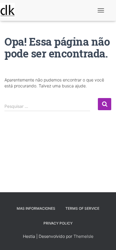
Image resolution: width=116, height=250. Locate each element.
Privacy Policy (58, 223)
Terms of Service (82, 208)
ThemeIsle (83, 236)
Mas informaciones (36, 208)
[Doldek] (9, 10)
